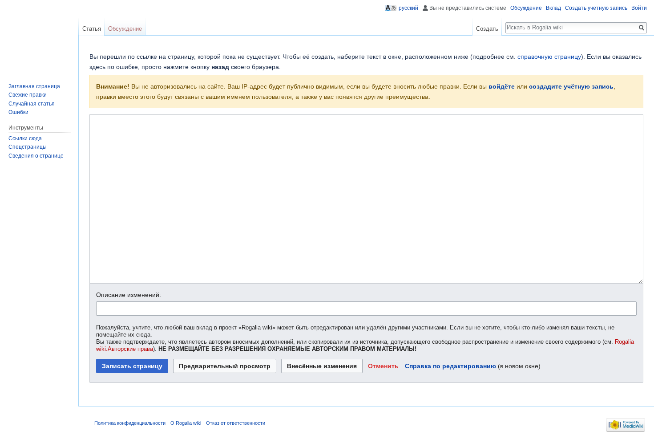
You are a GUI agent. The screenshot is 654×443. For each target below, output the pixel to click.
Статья (91, 28)
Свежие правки (27, 95)
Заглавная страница (34, 86)
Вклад (553, 8)
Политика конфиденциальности (130, 423)
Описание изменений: (128, 294)
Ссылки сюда (25, 138)
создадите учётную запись (571, 86)
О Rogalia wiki (185, 423)
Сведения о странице (36, 156)
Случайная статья (31, 104)
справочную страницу (549, 56)
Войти (639, 8)
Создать (487, 28)
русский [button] (408, 8)
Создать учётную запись (596, 8)
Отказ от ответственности (235, 423)
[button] (383, 366)
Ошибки (18, 112)
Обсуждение (526, 8)
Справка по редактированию (450, 366)
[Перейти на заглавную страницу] (35, 35)
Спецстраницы (27, 147)
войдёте (501, 86)
